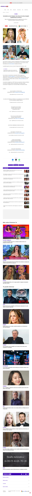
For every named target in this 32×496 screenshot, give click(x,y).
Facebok (13, 161)
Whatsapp (19, 161)
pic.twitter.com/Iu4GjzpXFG (19, 133)
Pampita (5, 9)
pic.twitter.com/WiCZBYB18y (20, 150)
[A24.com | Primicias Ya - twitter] (23, 474)
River (22, 9)
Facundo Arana (26, 9)
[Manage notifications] (30, 492)
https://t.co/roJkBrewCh (19, 118)
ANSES (8, 9)
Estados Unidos (19, 9)
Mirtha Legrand (12, 76)
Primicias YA (4, 12)
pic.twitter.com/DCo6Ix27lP (19, 142)
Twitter (16, 161)
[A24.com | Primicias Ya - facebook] (21, 474)
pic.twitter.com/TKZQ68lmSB (20, 92)
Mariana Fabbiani (22, 78)
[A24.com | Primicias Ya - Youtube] (25, 474)
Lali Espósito (14, 9)
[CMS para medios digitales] (27, 491)
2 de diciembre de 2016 (19, 94)
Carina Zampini (11, 63)
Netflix (11, 9)
